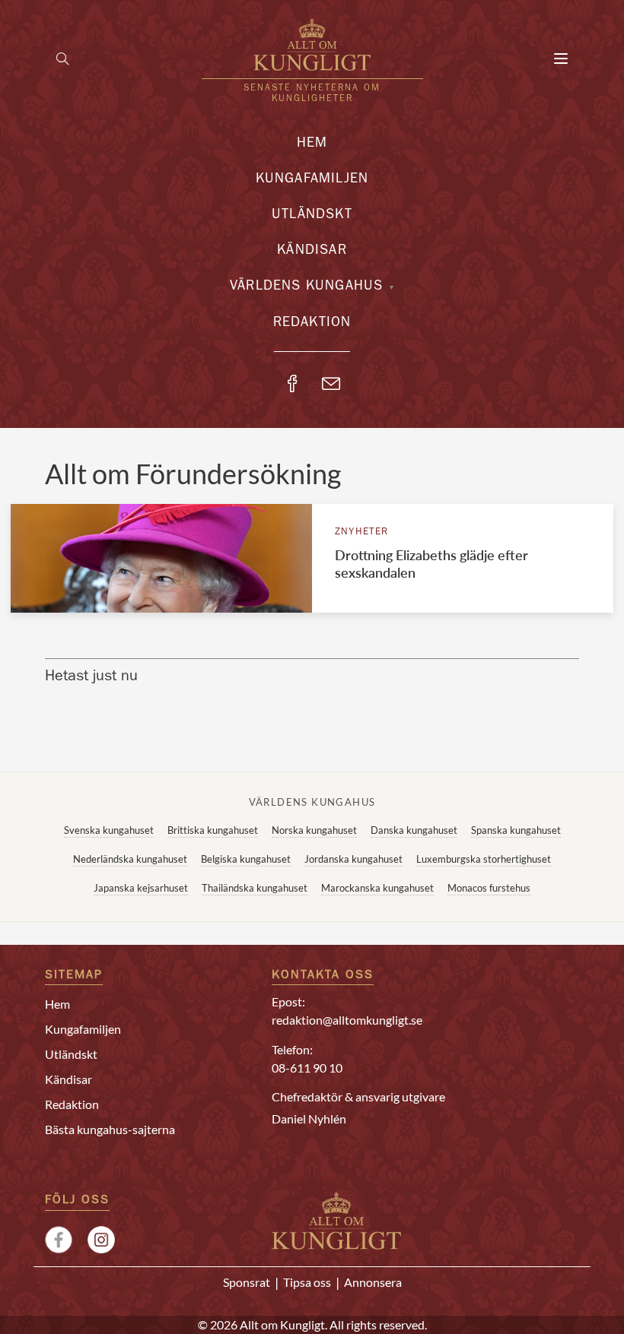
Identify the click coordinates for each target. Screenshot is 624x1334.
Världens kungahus (306, 287)
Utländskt (312, 216)
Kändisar (312, 251)
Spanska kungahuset (516, 830)
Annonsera (373, 1282)
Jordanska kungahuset (353, 859)
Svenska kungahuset (109, 830)
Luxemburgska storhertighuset (483, 859)
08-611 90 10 (307, 1067)
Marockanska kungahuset (377, 888)
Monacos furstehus (488, 888)
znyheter (362, 532)
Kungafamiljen (312, 180)
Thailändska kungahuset (254, 888)
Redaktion (312, 324)
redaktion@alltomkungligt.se (347, 1019)
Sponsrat (246, 1282)
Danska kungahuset (414, 830)
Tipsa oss (307, 1282)
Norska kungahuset (314, 830)
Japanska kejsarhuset (141, 888)
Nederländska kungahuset (130, 859)
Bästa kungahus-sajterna (110, 1129)
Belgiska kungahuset (246, 859)
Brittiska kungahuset (212, 830)
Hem (312, 144)
